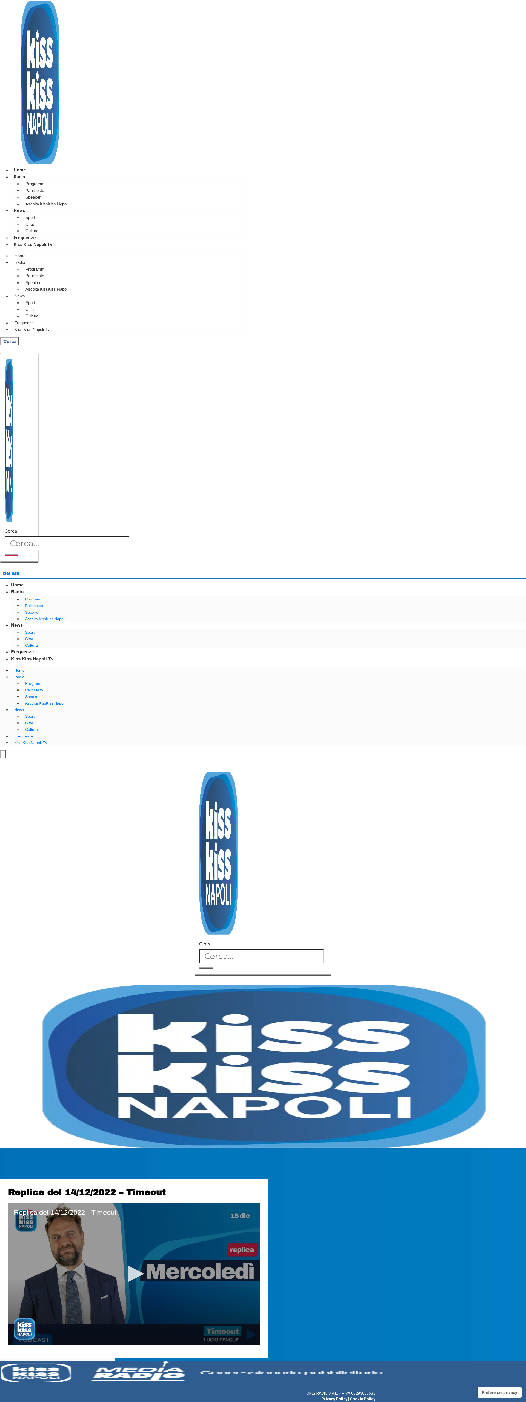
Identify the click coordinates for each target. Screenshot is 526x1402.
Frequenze (25, 237)
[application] (134, 1274)
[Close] (19, 562)
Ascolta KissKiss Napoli (46, 204)
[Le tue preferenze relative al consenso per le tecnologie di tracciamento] (500, 1392)
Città (29, 224)
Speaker (33, 197)
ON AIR (11, 573)
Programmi (35, 183)
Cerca (11, 531)
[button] (134, 1274)
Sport (30, 217)
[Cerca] (11, 555)
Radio (19, 176)
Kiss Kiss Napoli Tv (33, 244)
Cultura (31, 230)
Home (20, 170)
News (19, 210)
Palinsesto (34, 190)
